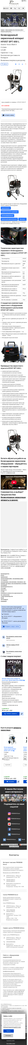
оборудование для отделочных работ (14, 29)
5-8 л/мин (3, 598)
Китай (2, 607)
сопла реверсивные (7, 219)
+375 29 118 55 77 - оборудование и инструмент (12, 626)
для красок (20, 591)
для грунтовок (13, 591)
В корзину (11, 790)
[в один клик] (22, 722)
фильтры (4, 226)
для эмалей (9, 594)
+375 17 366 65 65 (10, 919)
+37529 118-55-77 (19, 982)
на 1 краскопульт (5, 604)
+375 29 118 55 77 (10, 888)
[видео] (14, 63)
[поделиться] (17, 63)
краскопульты (6, 211)
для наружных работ (18, 588)
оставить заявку (9, 115)
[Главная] (13, 5)
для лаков (8, 593)
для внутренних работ (6, 588)
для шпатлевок (5, 591)
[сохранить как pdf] (24, 63)
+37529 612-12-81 (16, 485)
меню (10, 8)
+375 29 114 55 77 (10, 921)
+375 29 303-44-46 (10, 955)
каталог (6, 8)
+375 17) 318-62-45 (18, 1011)
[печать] (21, 63)
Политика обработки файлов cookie (12, 1027)
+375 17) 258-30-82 (10, 1008)
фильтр (5, 63)
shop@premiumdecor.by (9, 986)
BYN (24, 1)
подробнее (7, 773)
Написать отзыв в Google (12, 853)
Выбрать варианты (12, 722)
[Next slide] (24, 19)
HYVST (2, 585)
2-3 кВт (2, 601)
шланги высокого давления (9, 215)
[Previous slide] (3, 19)
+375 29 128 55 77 (10, 889)
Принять (8, 1031)
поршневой (3, 610)
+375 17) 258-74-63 (8, 1012)
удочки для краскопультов (9, 223)
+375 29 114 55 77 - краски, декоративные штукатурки (9, 631)
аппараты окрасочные (6, 30)
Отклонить (8, 1035)
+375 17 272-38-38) (11, 577)
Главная (2, 29)
